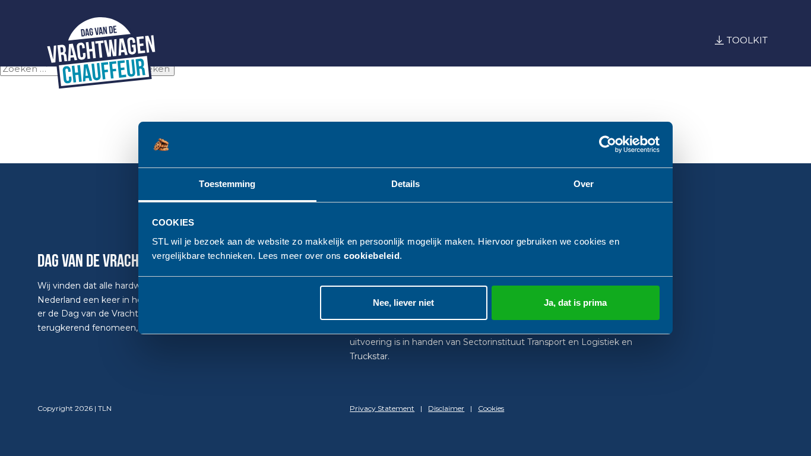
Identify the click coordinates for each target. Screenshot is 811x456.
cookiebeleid (372, 256)
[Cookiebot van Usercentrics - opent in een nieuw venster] (608, 145)
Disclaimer (446, 408)
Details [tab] (405, 184)
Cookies (491, 408)
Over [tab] (584, 184)
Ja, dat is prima (575, 302)
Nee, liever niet (403, 302)
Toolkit (747, 40)
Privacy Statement (382, 408)
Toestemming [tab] (227, 184)
